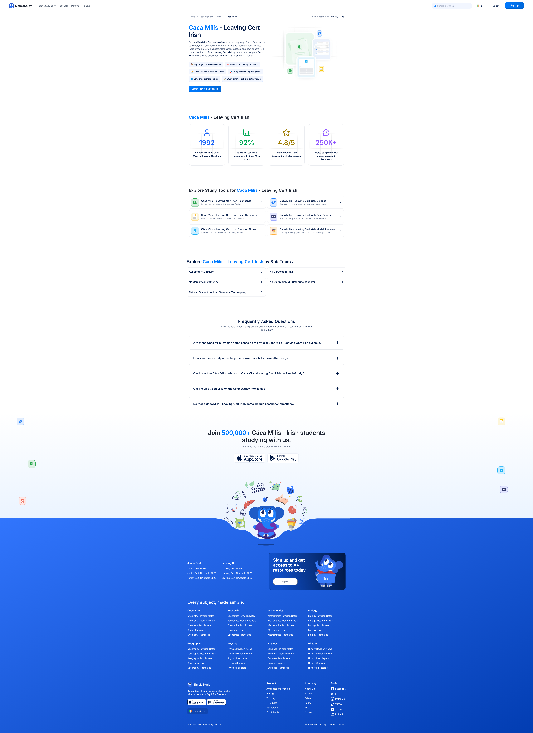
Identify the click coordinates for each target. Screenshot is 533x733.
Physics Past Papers (238, 658)
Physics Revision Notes (240, 648)
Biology (312, 610)
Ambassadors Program (278, 688)
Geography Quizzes (197, 663)
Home (192, 16)
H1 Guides (271, 702)
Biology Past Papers (318, 625)
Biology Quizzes (316, 630)
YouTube (339, 709)
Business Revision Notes (280, 648)
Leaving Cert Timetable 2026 (237, 578)
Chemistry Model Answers (201, 620)
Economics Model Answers (242, 620)
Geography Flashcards (199, 667)
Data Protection (310, 724)
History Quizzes (316, 663)
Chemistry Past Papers (199, 625)
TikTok (338, 704)
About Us (310, 688)
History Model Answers (320, 653)
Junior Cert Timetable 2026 (201, 578)
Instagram (340, 698)
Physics (232, 643)
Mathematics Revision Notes (282, 615)
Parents (75, 5)
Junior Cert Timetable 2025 (201, 573)
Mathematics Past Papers (281, 625)
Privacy (309, 698)
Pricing (86, 5)
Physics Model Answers (240, 653)
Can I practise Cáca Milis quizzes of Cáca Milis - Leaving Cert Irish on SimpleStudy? (248, 373)
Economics (234, 610)
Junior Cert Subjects (198, 568)
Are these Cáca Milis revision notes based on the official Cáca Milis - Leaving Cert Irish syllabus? (257, 342)
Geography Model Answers (201, 653)
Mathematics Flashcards (280, 634)
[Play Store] (283, 458)
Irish (219, 16)
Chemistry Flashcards (198, 634)
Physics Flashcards (237, 667)
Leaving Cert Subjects (233, 568)
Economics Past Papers (240, 625)
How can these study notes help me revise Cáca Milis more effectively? (240, 358)
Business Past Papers (279, 658)
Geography (194, 643)
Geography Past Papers (199, 658)
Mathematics (275, 610)
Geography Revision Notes (201, 648)
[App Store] (249, 458)
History (312, 643)
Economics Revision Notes (241, 615)
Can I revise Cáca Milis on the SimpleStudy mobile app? (230, 388)
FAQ (307, 707)
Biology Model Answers (320, 620)
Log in (496, 5)
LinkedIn (339, 714)
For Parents (272, 707)
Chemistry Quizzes (197, 630)
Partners (309, 693)
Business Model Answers (281, 653)
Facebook (340, 688)
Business (273, 643)
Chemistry (193, 610)
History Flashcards (318, 667)
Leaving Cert (206, 16)
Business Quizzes (277, 663)
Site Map (341, 724)
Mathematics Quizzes (279, 630)
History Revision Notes (320, 648)
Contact (309, 712)
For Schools (272, 712)
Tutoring (270, 698)
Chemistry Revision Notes (200, 615)
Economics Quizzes (238, 630)
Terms (308, 702)
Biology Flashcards (318, 634)
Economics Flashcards (239, 634)
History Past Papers (318, 658)
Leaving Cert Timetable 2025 (237, 573)
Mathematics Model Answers (283, 620)
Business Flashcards (278, 667)
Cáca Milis (231, 16)
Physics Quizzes (236, 663)
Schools (63, 5)
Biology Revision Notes (320, 615)
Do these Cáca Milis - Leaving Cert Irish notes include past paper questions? (243, 404)
